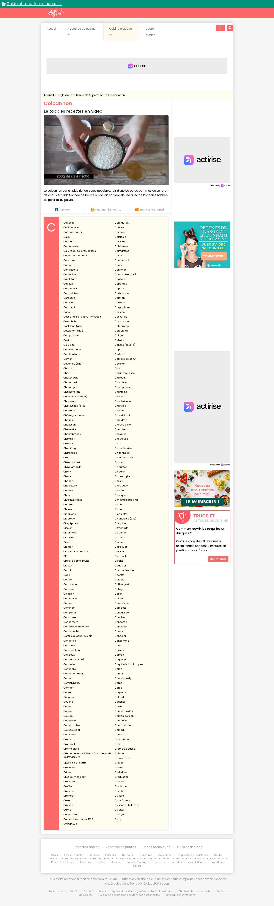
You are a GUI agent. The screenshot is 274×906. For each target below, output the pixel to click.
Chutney (120, 509)
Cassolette (70, 321)
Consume (69, 645)
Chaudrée (121, 420)
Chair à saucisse (125, 373)
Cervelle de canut (125, 358)
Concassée (122, 612)
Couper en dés (124, 711)
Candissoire (70, 269)
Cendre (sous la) (125, 344)
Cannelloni (69, 274)
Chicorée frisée (124, 448)
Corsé (118, 687)
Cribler (119, 767)
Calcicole (120, 236)
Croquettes (121, 776)
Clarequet (121, 546)
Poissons (85, 862)
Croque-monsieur (74, 776)
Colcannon (117, 95)
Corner (119, 673)
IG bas (166, 858)
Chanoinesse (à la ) (75, 396)
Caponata (121, 283)
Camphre (69, 265)
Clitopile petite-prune (76, 560)
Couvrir (119, 734)
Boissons (110, 855)
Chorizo (68, 490)
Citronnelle (70, 532)
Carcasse (69, 297)
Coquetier (69, 664)
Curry (118, 819)
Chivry (67, 471)
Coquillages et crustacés (193, 855)
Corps (118, 682)
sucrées (161, 862)
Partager (65, 209)
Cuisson (68, 805)
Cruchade (121, 786)
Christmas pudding (126, 499)
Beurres (94, 855)
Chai (117, 368)
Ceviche (120, 363)
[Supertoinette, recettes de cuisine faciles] (56, 12)
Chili (65, 457)
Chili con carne (124, 457)
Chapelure (69, 401)
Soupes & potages (138, 862)
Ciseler (67, 528)
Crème (119, 744)
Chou (66, 495)
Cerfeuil (119, 354)
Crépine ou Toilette (74, 762)
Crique (67, 772)
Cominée (69, 607)
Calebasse (121, 246)
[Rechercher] (220, 28)
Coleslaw (69, 589)
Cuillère (119, 795)
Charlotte (120, 405)
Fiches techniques (156, 847)
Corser (67, 692)
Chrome (68, 504)
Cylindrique (70, 823)
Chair (66, 373)
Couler (67, 706)
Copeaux (69, 654)
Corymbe (120, 692)
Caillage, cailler (72, 232)
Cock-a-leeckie (124, 570)
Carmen (120, 297)
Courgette (69, 720)
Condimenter (71, 631)
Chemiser (121, 429)
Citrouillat (69, 537)
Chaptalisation (123, 401)
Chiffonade (70, 452)
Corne (118, 669)
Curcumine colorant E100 (78, 819)
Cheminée (69, 429)
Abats (54, 855)
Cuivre (67, 809)
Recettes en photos (120, 847)
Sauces (116, 862)
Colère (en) (122, 584)
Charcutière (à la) (74, 405)
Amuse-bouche (73, 855)
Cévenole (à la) (72, 363)
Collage (119, 589)
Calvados (69, 260)
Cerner (67, 358)
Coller (118, 593)
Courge (68, 715)
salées (101, 862)
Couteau (120, 729)
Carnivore (69, 302)
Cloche (119, 560)
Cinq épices (70, 523)
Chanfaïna (121, 391)
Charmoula (70, 410)
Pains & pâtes (215, 858)
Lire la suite (218, 559)
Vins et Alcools (196, 862)
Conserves (164, 855)
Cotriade (120, 697)
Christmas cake (72, 499)
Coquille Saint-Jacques (129, 664)
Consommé (122, 640)
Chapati (119, 396)
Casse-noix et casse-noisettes (82, 316)
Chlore (67, 476)
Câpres (119, 288)
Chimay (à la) (71, 462)
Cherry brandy (72, 434)
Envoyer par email (152, 209)
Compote (120, 607)
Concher (120, 617)
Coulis (118, 706)
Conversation (71, 650)
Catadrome (122, 326)
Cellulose (69, 344)
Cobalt (67, 570)
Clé (65, 556)
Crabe (67, 739)
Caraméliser (71, 293)
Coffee (67, 579)
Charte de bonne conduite (194, 891)
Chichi (118, 443)
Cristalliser (121, 772)
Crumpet (68, 795)
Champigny (70, 387)
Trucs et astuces (189, 847)
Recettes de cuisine (82, 29)
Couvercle (69, 734)
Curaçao (120, 814)
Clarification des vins (75, 551)
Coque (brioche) (73, 659)
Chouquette (122, 495)
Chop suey (121, 485)
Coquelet (120, 659)
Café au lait (121, 222)
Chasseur (120, 410)
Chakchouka (70, 377)
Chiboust (68, 443)
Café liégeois (71, 227)
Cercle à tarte (71, 354)
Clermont (120, 556)
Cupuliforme (70, 814)
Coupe (67, 711)
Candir (119, 265)
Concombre (70, 622)
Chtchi (118, 504)
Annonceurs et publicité (63, 891)
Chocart (68, 481)
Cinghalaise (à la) (125, 518)
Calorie (119, 255)
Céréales (127, 855)
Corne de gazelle (73, 673)
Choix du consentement (180, 894)
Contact (88, 891)
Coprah (119, 654)
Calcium (120, 241)
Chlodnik (120, 471)
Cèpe (118, 349)
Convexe (120, 650)
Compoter (69, 612)
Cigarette (69, 518)
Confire (119, 631)
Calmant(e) (122, 250)
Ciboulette (69, 514)
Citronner (120, 532)
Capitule (68, 283)
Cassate (120, 312)
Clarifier (119, 551)
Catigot (119, 335)
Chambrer (121, 382)
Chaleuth (120, 377)
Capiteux (120, 279)
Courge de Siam (125, 715)
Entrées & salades (76, 858)
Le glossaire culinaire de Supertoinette (82, 95)
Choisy (119, 481)
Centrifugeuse (72, 349)
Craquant (69, 744)
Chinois (119, 462)
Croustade (69, 781)
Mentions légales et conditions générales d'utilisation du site (135, 891)
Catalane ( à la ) (73, 330)
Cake (66, 236)
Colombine (70, 598)
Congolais (69, 640)
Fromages (150, 858)
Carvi (66, 312)
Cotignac (69, 697)
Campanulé (122, 260)
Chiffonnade (122, 452)
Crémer (119, 753)
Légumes (182, 858)
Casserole (121, 316)
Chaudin (68, 420)
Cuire (66, 800)
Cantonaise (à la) (125, 274)
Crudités (68, 791)
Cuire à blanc (123, 800)
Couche (68, 701)
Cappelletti (70, 288)
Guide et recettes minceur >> (34, 3)
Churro (67, 509)
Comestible (122, 603)
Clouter (67, 565)
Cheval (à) (121, 434)
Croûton (68, 786)
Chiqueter (121, 467)
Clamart (68, 546)
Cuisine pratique (120, 29)
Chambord (70, 382)
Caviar (67, 340)
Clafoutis (120, 542)
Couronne (121, 720)
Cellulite (119, 340)
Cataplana (121, 330)
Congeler (120, 636)
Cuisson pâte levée (126, 805)
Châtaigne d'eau (73, 415)
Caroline (120, 302)
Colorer (68, 603)
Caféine (119, 227)
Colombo (120, 598)
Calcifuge (69, 241)
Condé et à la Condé (76, 626)
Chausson (69, 424)
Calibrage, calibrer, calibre (79, 250)
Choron (119, 490)
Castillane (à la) (73, 326)
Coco (66, 575)
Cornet (67, 678)
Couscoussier (71, 729)
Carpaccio (69, 307)
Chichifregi (69, 448)
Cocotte (120, 575)
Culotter (119, 809)
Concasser (70, 617)
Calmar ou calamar (75, 255)
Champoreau (123, 387)
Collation (68, 593)
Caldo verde (71, 246)
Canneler (120, 269)
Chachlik (68, 368)
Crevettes (69, 767)
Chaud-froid (122, 415)
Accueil (51, 29)
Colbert (119, 579)
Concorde (121, 622)
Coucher (120, 701)
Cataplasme (71, 335)
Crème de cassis (125, 748)
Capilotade (70, 279)
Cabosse (69, 222)
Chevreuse (121, 438)
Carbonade (122, 293)
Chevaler (69, 438)
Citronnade (121, 528)
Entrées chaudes (103, 858)
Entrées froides (129, 858)
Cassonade (122, 321)
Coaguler (120, 565)
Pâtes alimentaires (62, 862)
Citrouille (120, 537)
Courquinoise (71, 725)
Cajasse (120, 232)
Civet (66, 542)
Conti (118, 645)
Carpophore (122, 307)
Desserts (53, 858)
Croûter (119, 781)
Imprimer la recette (108, 209)
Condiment (121, 626)
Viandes (177, 862)
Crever (119, 762)
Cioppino (120, 523)
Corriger (68, 687)
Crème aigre (71, 748)
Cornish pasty (123, 678)
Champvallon (71, 391)
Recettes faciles (86, 847)
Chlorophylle (122, 476)
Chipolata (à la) (72, 467)
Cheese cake (123, 424)
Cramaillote (122, 739)
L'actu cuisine (150, 32)
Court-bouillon (123, 725)
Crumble (120, 791)
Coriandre (69, 669)
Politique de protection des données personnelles (129, 894)
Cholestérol (70, 485)
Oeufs (197, 858)
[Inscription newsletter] (202, 488)
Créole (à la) (122, 758)
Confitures (146, 855)
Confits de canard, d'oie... (78, 636)
